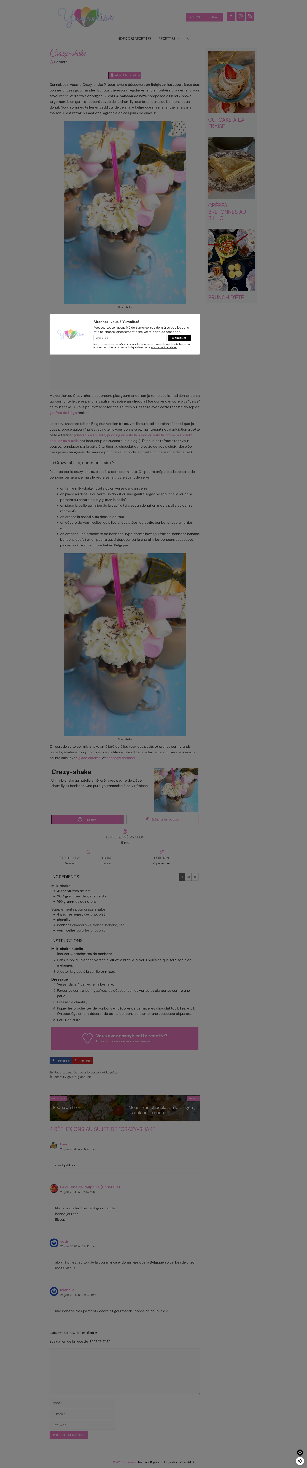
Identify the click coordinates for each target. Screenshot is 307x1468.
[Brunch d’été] (231, 288)
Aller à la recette (127, 75)
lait (89, 1077)
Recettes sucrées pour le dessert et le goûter (86, 1072)
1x (182, 877)
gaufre (71, 1077)
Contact (214, 17)
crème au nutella (179, 435)
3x (194, 877)
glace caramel (89, 757)
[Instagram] (240, 16)
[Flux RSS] (250, 16)
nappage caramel (121, 757)
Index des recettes (133, 38)
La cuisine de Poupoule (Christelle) (90, 1187)
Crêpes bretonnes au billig (227, 212)
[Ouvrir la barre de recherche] (189, 38)
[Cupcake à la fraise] (231, 110)
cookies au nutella (64, 440)
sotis (64, 1241)
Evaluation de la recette (69, 1341)
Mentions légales (148, 1462)
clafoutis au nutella (90, 435)
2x (188, 877)
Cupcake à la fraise (226, 123)
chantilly (60, 1077)
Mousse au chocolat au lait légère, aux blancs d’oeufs (161, 1110)
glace (81, 1077)
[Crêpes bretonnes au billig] (231, 196)
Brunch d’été (226, 297)
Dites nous (104, 1041)
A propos (195, 17)
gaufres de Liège (63, 412)
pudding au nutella (122, 435)
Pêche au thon (67, 1107)
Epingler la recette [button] (165, 819)
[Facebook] (231, 16)
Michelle (67, 1290)
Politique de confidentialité (177, 1462)
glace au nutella (151, 435)
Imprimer (90, 819)
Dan (63, 1144)
